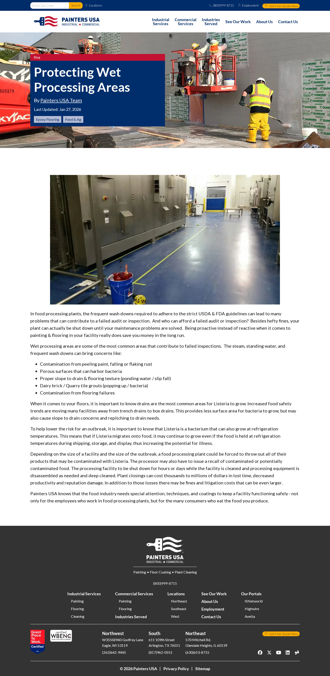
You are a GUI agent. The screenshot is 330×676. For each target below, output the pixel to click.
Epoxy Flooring (47, 119)
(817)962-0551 (160, 652)
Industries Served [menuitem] (211, 21)
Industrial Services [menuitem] (160, 21)
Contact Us (211, 617)
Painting (77, 601)
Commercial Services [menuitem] (185, 21)
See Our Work (214, 594)
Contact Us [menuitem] (288, 21)
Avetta (250, 616)
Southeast (178, 609)
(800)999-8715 (223, 5)
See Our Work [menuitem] (238, 21)
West (175, 616)
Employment (250, 5)
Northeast (179, 601)
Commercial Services (134, 594)
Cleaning (77, 616)
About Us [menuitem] (264, 21)
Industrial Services (84, 594)
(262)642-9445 (114, 652)
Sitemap (202, 669)
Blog (37, 57)
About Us (209, 601)
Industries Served (131, 617)
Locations (95, 5)
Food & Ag (73, 119)
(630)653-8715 (197, 652)
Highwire (252, 609)
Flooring (77, 609)
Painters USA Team (61, 100)
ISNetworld (254, 601)
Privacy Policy (176, 669)
